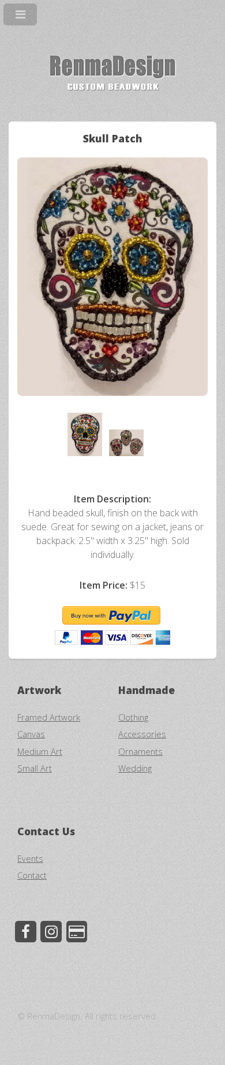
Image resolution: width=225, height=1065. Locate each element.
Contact (32, 875)
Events (30, 858)
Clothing (133, 717)
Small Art (34, 768)
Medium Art (39, 751)
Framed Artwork (48, 717)
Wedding (135, 768)
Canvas (31, 734)
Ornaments (140, 751)
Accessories (142, 734)
